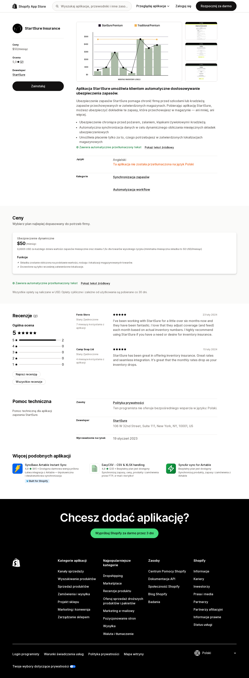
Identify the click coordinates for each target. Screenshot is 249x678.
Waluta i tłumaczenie (118, 634)
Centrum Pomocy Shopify (167, 571)
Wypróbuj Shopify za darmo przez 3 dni (124, 533)
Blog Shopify (157, 594)
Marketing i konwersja (74, 609)
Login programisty (25, 654)
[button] (47, 473)
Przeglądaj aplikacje (151, 6)
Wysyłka (109, 626)
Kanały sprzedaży (71, 571)
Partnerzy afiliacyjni (208, 609)
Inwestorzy (202, 586)
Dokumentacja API (161, 579)
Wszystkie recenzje (29, 381)
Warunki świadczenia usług (64, 654)
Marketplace (112, 583)
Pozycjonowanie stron (119, 618)
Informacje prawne (207, 617)
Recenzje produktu (117, 591)
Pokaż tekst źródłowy (159, 147)
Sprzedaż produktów (73, 586)
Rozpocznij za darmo (216, 6)
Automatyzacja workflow (131, 189)
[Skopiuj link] (92, 314)
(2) (22, 61)
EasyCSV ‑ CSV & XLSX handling (123, 464)
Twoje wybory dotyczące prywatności (40, 666)
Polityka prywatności (128, 403)
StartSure (18, 74)
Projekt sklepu (68, 602)
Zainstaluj (38, 86)
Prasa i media (203, 594)
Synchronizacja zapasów (131, 177)
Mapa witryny (134, 654)
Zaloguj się (183, 6)
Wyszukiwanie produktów (77, 579)
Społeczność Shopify (164, 586)
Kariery (199, 579)
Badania (154, 602)
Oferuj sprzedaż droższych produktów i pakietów (123, 601)
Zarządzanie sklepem (73, 617)
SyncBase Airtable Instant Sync (46, 464)
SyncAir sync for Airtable (194, 464)
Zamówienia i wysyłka (74, 594)
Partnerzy (201, 602)
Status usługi (203, 625)
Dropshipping (113, 576)
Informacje (201, 571)
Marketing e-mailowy (118, 611)
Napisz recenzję (26, 374)
